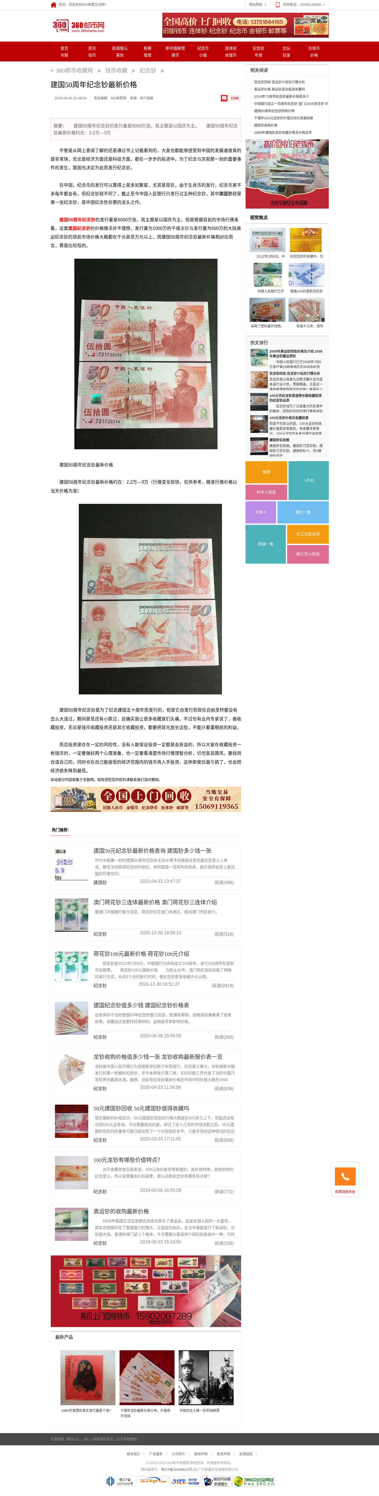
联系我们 (133, 1454)
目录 (286, 55)
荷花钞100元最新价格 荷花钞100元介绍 (141, 954)
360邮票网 (77, 25)
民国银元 (120, 48)
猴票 (266, 472)
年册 (258, 55)
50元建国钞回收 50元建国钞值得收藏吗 (141, 1108)
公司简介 (178, 1454)
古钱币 (314, 48)
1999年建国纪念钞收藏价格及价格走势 (283, 133)
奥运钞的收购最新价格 (121, 1211)
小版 (203, 55)
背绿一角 (265, 544)
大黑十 (261, 512)
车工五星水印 (308, 534)
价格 (314, 55)
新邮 (147, 48)
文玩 (286, 48)
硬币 (175, 55)
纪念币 (203, 48)
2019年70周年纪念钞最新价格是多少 (281, 97)
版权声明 (201, 1454)
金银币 (231, 55)
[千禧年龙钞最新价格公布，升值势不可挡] (145, 1378)
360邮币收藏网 (74, 71)
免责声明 (223, 1454)
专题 (64, 55)
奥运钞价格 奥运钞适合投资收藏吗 (279, 89)
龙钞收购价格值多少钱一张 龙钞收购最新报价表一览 (158, 1057)
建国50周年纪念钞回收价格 (274, 111)
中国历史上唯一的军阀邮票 (199, 1411)
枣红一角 (303, 512)
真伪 (120, 55)
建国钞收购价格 (265, 125)
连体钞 (231, 48)
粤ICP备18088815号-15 (179, 1470)
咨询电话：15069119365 (302, 5)
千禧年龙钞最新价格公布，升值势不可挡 (145, 1413)
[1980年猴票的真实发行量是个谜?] (86, 1378)
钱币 (92, 55)
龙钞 (184, 228)
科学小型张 (266, 492)
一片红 (308, 480)
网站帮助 (255, 5)
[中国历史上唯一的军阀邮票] (204, 1378)
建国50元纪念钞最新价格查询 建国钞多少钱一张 (152, 851)
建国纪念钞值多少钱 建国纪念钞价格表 (141, 1005)
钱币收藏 (116, 71)
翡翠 (147, 55)
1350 (235, 98)
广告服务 (156, 1454)
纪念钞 (258, 48)
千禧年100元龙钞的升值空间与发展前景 (283, 118)
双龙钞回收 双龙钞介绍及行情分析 (279, 82)
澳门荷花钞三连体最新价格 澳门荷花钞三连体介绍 (155, 902)
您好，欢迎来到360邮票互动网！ (83, 5)
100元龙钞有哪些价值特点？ (128, 1160)
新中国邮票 (175, 48)
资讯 (92, 48)
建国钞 (226, 193)
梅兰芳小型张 (308, 554)
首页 (64, 48)
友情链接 (245, 1454)
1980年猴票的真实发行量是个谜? (86, 1411)
